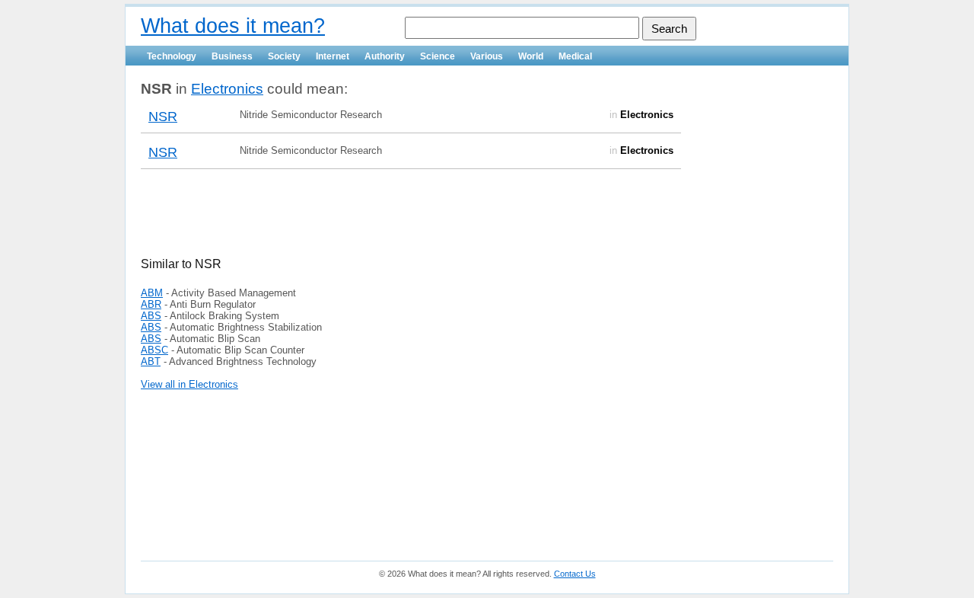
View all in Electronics (189, 384)
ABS (151, 315)
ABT (151, 361)
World (530, 56)
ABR (151, 304)
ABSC (154, 350)
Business (232, 56)
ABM (152, 293)
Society (284, 56)
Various (486, 56)
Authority (384, 56)
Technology (171, 56)
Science (437, 56)
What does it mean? (233, 25)
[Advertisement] (319, 222)
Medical (575, 56)
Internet (332, 56)
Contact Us (575, 573)
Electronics (227, 89)
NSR (162, 116)
